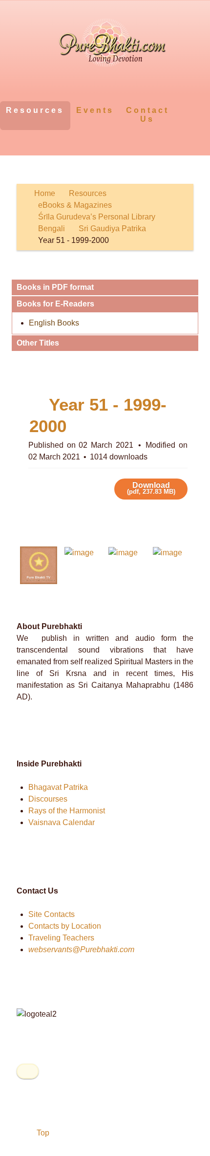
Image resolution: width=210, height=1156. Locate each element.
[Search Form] (184, 110)
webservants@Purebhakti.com (81, 949)
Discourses (47, 799)
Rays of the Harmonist (66, 811)
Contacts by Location (64, 926)
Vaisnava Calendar (61, 822)
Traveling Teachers (61, 938)
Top (42, 1133)
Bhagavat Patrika (58, 787)
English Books (54, 323)
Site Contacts (51, 914)
